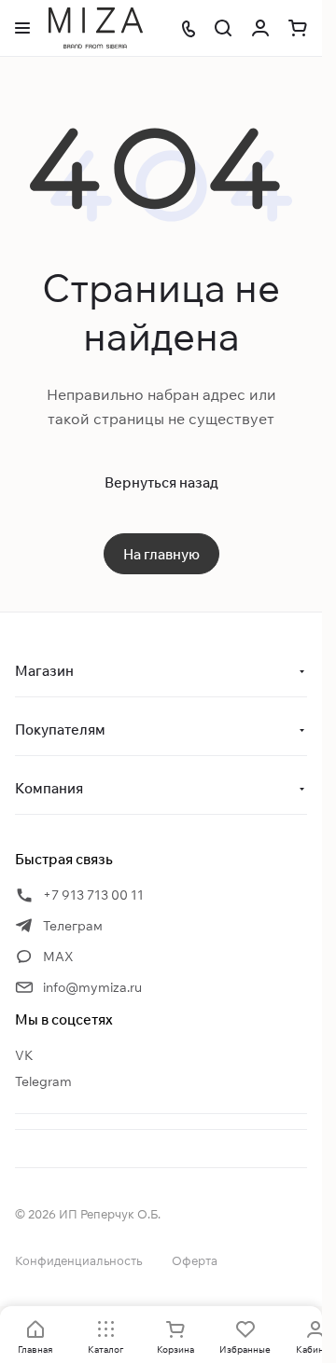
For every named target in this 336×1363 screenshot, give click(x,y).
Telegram (43, 1081)
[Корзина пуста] (297, 28)
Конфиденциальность (78, 1260)
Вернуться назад (161, 482)
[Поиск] (223, 28)
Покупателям (60, 729)
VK (24, 1055)
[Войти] (260, 28)
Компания (49, 788)
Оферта (194, 1260)
